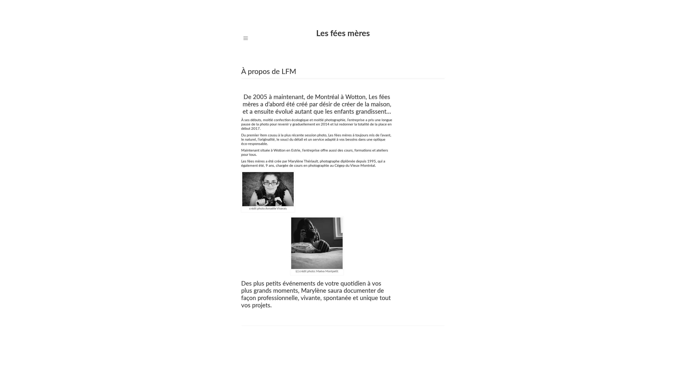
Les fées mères (343, 33)
